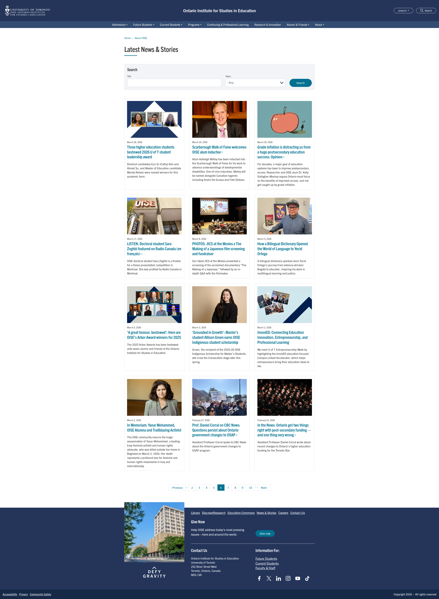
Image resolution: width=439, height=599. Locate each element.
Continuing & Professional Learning (228, 24)
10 (252, 487)
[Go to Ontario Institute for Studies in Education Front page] (27, 10)
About (318, 24)
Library (195, 513)
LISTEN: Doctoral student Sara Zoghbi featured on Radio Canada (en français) (154, 248)
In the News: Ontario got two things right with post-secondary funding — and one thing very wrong (284, 429)
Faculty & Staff (265, 568)
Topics (228, 76)
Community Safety (40, 594)
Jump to (402, 10)
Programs (193, 24)
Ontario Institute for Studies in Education (219, 10)
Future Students (142, 24)
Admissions (119, 24)
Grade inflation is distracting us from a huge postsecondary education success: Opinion (284, 151)
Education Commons (241, 513)
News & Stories (266, 513)
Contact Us (297, 513)
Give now (265, 533)
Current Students (170, 24)
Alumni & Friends (297, 24)
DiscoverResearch (214, 513)
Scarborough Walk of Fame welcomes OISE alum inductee (219, 149)
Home (127, 37)
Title (129, 76)
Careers (283, 513)
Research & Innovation (267, 24)
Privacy (23, 594)
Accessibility (10, 594)
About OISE (141, 37)
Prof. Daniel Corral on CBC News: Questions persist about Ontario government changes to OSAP (216, 429)
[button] (426, 10)
